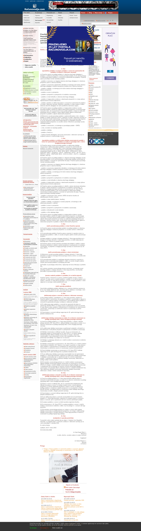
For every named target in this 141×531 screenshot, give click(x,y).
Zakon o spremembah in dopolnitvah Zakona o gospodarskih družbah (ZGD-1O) (52, 502)
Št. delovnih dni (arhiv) (30, 261)
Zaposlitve (27, 246)
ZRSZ (91, 90)
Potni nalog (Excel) (30, 346)
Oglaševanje (27, 22)
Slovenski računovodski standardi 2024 (30, 263)
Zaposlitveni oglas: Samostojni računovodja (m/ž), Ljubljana (30, 218)
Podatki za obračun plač (30, 248)
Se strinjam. (33, 528)
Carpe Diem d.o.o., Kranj (31, 184)
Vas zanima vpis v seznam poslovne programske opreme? (29, 189)
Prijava (110, 12)
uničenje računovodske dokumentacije (29, 77)
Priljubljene (27, 20)
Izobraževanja (92, 62)
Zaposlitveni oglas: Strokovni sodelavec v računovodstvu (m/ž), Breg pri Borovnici (30, 223)
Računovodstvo (28, 55)
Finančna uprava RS (95, 87)
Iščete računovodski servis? (95, 51)
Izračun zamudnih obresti (29, 330)
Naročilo (73, 492)
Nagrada (26, 75)
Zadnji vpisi (27, 17)
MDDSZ (92, 119)
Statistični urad (94, 96)
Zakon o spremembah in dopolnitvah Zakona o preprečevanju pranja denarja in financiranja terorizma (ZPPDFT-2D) (52, 508)
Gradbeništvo (28, 59)
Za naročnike (50, 20)
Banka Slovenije (94, 100)
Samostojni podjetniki (30, 373)
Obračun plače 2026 (30, 294)
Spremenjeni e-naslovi (30, 92)
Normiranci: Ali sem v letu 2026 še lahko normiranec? (30, 327)
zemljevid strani (40, 1)
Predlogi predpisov (95, 114)
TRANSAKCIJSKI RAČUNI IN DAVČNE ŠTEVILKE (30, 273)
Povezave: (91, 83)
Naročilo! (37, 22)
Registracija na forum (30, 88)
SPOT (91, 115)
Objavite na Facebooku (72, 485)
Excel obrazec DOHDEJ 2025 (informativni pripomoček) (30, 364)
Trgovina (37, 15)
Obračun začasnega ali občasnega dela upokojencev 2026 (30, 319)
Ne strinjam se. (44, 528)
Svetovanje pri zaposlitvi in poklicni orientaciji (30, 209)
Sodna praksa (28, 285)
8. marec (26, 82)
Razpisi (26, 61)
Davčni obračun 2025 (30, 357)
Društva (27, 375)
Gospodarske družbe (30, 371)
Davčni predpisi (94, 110)
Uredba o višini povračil (30, 255)
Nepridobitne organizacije (28, 377)
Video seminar (29, 369)
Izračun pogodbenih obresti (29, 336)
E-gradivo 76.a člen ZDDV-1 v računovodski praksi (30, 31)
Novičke (60, 20)
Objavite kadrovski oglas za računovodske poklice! (31, 201)
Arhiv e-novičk (29, 67)
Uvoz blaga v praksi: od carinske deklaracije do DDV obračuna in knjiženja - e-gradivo (95, 70)
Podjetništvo (27, 57)
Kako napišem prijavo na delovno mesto (31, 205)
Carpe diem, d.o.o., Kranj (108, 133)
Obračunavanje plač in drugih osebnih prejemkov (30, 141)
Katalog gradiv (39, 17)
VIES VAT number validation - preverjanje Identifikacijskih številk (29, 277)
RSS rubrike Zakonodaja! (73, 487)
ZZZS (91, 94)
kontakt (27, 1)
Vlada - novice (93, 123)
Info (93, 137)
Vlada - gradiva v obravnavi (94, 125)
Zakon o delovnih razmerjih (28, 270)
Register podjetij (28, 283)
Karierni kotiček (27, 194)
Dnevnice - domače (29, 251)
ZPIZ (91, 92)
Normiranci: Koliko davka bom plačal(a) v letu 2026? (31, 322)
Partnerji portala (27, 234)
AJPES (26, 367)
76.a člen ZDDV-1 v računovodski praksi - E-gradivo (29, 51)
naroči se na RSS (101, 20)
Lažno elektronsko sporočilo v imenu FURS (29, 39)
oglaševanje (32, 1)
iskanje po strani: (87, 23)
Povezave (26, 15)
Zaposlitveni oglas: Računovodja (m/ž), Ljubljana (28, 228)
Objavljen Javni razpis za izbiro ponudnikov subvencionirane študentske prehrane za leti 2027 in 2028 (73, 506)
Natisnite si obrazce (28, 343)
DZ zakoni (92, 108)
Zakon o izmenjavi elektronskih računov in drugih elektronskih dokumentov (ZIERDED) (49, 515)
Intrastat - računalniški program (30, 127)
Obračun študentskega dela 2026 (30, 315)
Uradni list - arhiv (94, 103)
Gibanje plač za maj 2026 (71, 520)
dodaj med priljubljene (89, 20)
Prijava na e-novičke (30, 65)
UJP (91, 98)
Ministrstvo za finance (95, 117)
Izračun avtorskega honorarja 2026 (29, 299)
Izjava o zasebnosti (100, 135)
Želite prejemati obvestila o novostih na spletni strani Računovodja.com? (30, 123)
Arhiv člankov (27, 267)
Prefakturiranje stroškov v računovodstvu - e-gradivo (94, 74)
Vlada (91, 121)
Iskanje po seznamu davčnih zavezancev (29, 281)
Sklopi (59, 15)
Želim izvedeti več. (57, 528)
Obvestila (60, 17)
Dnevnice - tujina (28, 253)
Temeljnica (28, 350)
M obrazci (27, 352)
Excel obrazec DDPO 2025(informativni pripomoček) (30, 360)
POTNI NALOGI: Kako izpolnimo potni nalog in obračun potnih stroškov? (30, 137)
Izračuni (49, 22)
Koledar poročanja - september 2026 (74, 500)
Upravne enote (94, 112)
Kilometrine (27, 241)
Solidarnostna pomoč (29, 79)
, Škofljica (94, 53)
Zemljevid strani (74, 17)
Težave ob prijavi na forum (31, 90)
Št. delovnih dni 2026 (29, 259)
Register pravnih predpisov (94, 106)
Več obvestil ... (28, 93)
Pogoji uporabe (92, 135)
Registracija (50, 15)
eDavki (92, 89)
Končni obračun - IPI (29, 81)
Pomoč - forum (73, 15)
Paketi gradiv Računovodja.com (28, 130)
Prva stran (27, 12)
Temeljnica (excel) (29, 348)
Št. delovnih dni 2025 (29, 257)
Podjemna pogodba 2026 (29, 306)
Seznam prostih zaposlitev (30, 198)
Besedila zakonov (29, 250)
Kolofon (105, 135)
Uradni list (27, 266)
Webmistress (97, 137)
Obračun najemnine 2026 (29, 310)
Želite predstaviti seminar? (93, 79)
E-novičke (49, 17)
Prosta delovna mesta (29, 214)
